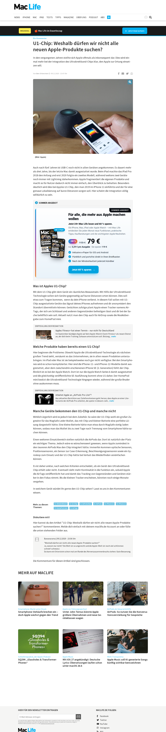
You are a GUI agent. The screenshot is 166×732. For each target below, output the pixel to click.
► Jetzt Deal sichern (134, 30)
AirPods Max (86, 504)
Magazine (69, 17)
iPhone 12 (122, 504)
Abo (103, 17)
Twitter (103, 720)
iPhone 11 (110, 504)
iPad (41, 17)
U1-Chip (74, 504)
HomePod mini (62, 508)
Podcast (93, 17)
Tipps (58, 17)
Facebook (104, 716)
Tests (49, 17)
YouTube (103, 724)
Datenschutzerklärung (47, 723)
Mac (35, 17)
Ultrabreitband (62, 504)
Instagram (104, 727)
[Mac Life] (49, 730)
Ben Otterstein (42, 73)
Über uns (81, 17)
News (17, 17)
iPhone (26, 17)
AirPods (99, 504)
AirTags (74, 508)
